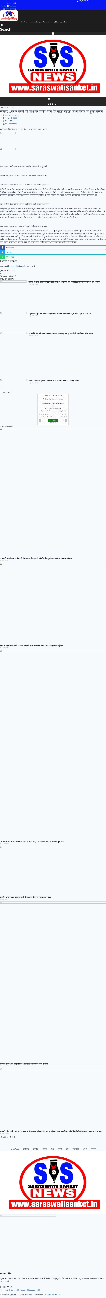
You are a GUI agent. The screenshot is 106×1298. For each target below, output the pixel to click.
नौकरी (47, 22)
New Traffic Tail (54, 1295)
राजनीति (35, 22)
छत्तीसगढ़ (30, 22)
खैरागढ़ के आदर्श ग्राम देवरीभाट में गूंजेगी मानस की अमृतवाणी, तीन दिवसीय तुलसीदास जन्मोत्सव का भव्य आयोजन (64, 282)
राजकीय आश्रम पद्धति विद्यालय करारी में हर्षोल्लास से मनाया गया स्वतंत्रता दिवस (54, 381)
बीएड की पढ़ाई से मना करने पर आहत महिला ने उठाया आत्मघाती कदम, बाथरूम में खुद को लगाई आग (60, 314)
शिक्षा (44, 22)
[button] (5, 27)
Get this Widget (53, 422)
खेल (51, 22)
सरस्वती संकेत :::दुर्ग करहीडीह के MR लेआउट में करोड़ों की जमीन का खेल (24, 1064)
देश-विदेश (56, 22)
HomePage (24, 22)
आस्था (60, 22)
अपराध (40, 22)
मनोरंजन (65, 22)
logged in (15, 266)
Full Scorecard (53, 420)
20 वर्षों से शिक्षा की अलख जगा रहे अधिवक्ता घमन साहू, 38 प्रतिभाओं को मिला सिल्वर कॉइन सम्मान (61, 333)
